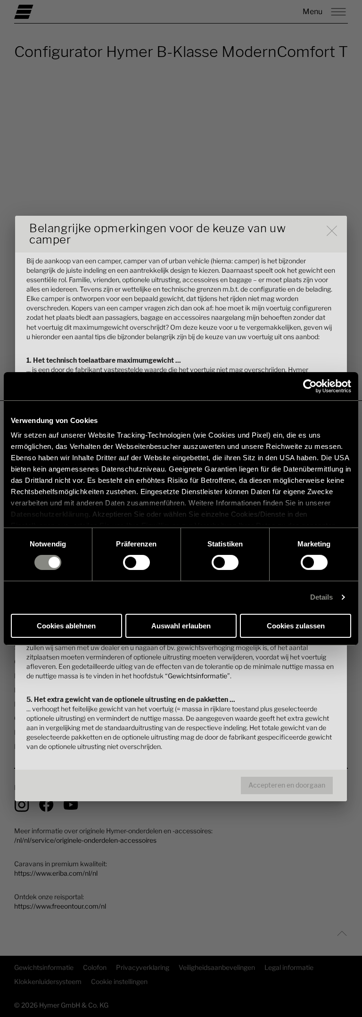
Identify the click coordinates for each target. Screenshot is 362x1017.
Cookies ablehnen (66, 626)
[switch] (136, 562)
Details (321, 597)
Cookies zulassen (296, 626)
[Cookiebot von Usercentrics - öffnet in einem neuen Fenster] (310, 386)
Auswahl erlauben (181, 626)
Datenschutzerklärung (50, 514)
